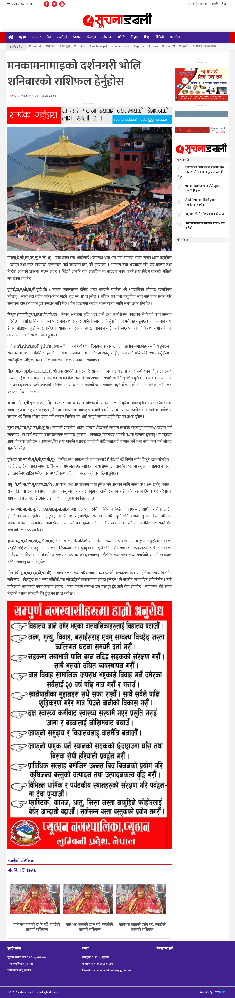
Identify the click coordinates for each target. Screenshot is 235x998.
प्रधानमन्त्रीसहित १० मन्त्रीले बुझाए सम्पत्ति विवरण (202, 188)
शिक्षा (147, 37)
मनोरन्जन (107, 37)
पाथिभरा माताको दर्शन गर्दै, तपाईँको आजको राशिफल (36, 927)
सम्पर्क (215, 4)
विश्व (48, 37)
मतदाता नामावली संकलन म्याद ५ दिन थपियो (205, 226)
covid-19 (170, 46)
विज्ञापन (225, 4)
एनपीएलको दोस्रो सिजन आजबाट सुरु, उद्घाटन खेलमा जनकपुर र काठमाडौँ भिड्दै (201, 172)
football (36, 46)
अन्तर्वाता (175, 37)
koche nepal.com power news (110, 46)
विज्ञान (135, 37)
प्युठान (185, 46)
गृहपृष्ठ (192, 4)
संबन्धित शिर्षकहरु (22, 870)
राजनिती (62, 37)
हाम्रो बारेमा (203, 4)
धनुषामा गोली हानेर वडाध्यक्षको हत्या (205, 214)
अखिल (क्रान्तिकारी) (205, 46)
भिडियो (160, 37)
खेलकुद (91, 37)
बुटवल (51, 46)
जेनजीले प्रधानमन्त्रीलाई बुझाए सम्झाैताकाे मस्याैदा (200, 202)
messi (154, 46)
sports (140, 46)
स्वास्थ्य (77, 37)
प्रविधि (121, 37)
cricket (81, 46)
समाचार (36, 37)
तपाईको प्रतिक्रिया (20, 861)
